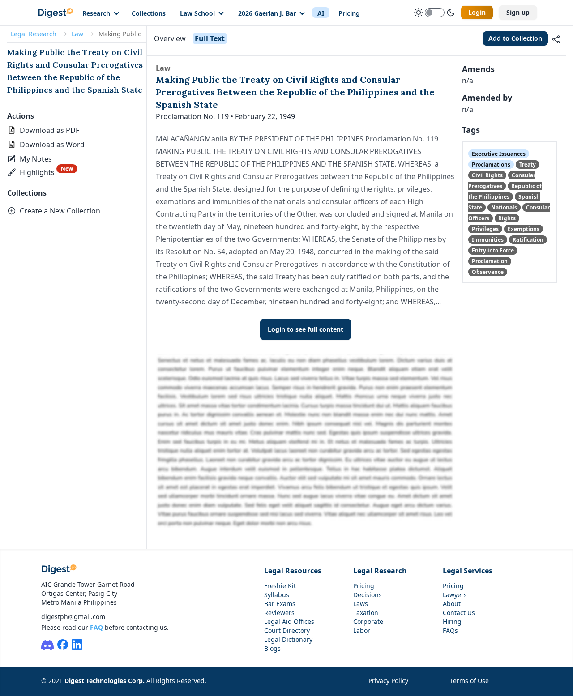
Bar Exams (279, 603)
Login (477, 12)
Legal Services (467, 571)
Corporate (368, 621)
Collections (149, 13)
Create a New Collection (60, 211)
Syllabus (276, 594)
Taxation (365, 612)
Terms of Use (469, 680)
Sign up (518, 12)
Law (77, 34)
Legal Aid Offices (289, 621)
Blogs (272, 648)
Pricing (349, 13)
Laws (360, 603)
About (452, 603)
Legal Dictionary (288, 639)
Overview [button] (170, 38)
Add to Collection (515, 38)
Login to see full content (305, 329)
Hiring (452, 621)
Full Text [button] (210, 38)
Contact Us (459, 612)
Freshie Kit (280, 585)
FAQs (450, 630)
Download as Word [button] (52, 144)
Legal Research (33, 34)
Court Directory (287, 630)
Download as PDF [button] (49, 130)
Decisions (367, 594)
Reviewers (279, 612)
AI (320, 13)
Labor (361, 630)
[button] (30, 159)
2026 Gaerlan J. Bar (267, 13)
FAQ (96, 627)
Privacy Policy (388, 680)
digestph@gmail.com (73, 616)
